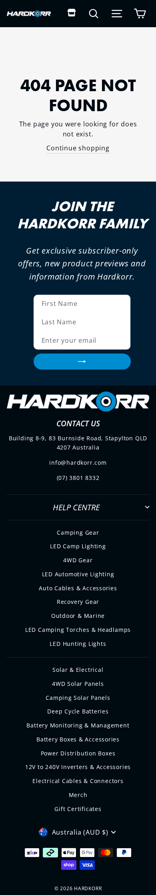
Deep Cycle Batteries (78, 711)
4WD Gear (77, 560)
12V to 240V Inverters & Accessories (78, 767)
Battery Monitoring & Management (77, 725)
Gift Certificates (77, 809)
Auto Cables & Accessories (78, 588)
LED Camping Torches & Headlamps (78, 629)
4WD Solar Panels (78, 683)
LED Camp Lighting (78, 546)
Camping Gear (78, 532)
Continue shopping (77, 148)
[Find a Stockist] (72, 13)
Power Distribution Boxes (78, 753)
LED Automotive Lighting (78, 574)
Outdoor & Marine (78, 615)
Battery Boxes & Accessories (78, 739)
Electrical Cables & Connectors (77, 781)
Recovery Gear (78, 601)
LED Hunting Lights (78, 643)
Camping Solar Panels (78, 697)
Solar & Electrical (77, 669)
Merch (78, 795)
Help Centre (76, 507)
